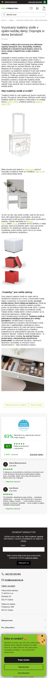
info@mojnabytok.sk (14, 580)
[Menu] (44, 8)
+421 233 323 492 (35, 2)
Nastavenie (24, 667)
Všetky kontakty (8, 586)
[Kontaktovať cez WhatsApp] (44, 2)
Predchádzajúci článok (15, 405)
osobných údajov (31, 558)
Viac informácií (23, 673)
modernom (29, 169)
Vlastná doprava (11, 2)
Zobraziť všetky (36, 454)
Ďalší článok (36, 405)
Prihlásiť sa (24, 563)
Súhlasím (23, 660)
